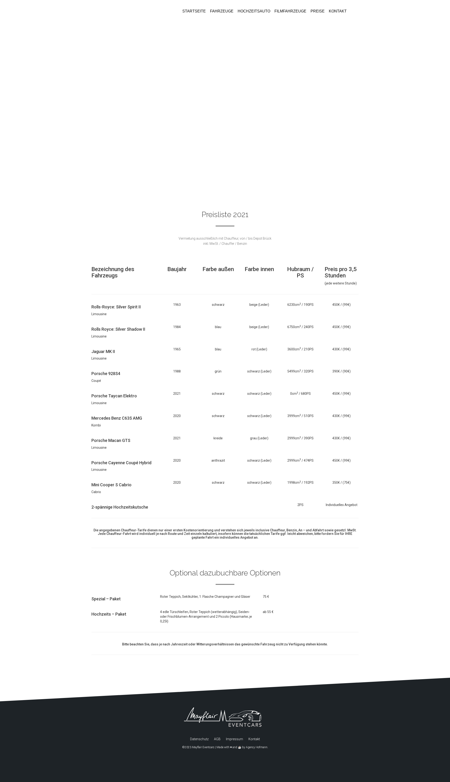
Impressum (234, 739)
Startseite (194, 11)
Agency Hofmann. (257, 747)
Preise (318, 11)
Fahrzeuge (221, 11)
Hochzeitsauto (254, 11)
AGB (217, 739)
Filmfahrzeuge (290, 11)
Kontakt (338, 11)
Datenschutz (199, 739)
